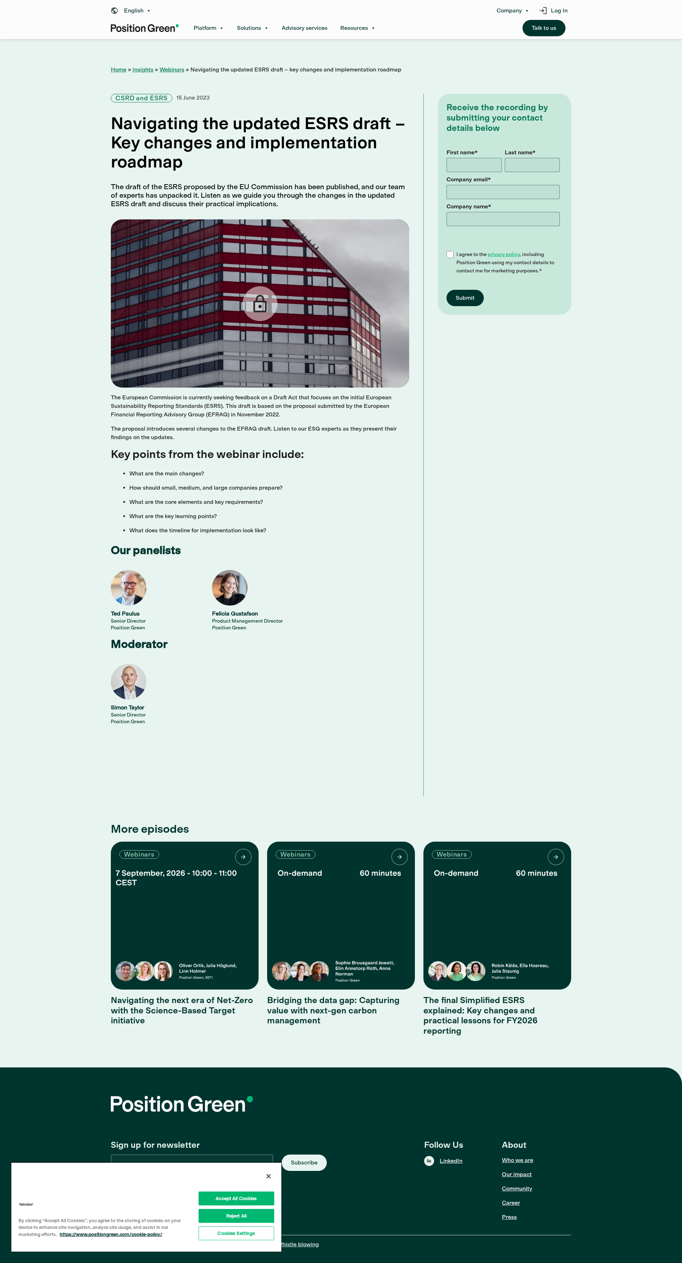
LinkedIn (451, 1160)
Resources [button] (354, 28)
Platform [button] (205, 28)
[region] (146, 1207)
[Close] (268, 1176)
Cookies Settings (236, 1233)
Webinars (171, 69)
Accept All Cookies (236, 1198)
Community (517, 1188)
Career (511, 1202)
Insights (142, 69)
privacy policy (504, 254)
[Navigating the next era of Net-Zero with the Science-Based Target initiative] (185, 916)
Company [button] (509, 11)
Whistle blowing (298, 1244)
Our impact (517, 1174)
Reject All (236, 1216)
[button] (133, 10)
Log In (559, 10)
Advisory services (305, 28)
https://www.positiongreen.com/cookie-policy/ (111, 1234)
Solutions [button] (249, 28)
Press (509, 1217)
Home (118, 69)
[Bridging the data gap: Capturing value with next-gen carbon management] (341, 916)
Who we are (517, 1160)
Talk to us (544, 28)
